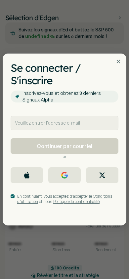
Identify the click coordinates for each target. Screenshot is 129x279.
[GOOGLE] (64, 175)
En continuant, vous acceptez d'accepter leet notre (64, 199)
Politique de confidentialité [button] (76, 201)
